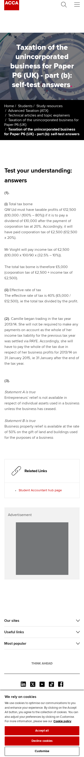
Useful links (14, 632)
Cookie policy (62, 721)
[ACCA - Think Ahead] (11, 9)
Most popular (15, 643)
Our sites (11, 620)
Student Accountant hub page (40, 490)
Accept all (42, 730)
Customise (42, 751)
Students (25, 106)
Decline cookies (42, 741)
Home (9, 106)
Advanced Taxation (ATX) (28, 110)
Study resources (49, 106)
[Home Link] (42, 663)
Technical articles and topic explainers (39, 115)
